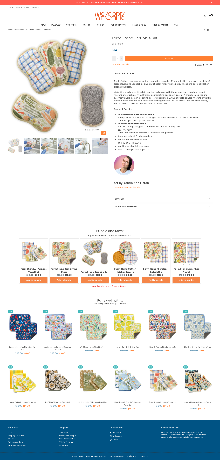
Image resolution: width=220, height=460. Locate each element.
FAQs (10, 432)
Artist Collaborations (68, 439)
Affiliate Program (66, 442)
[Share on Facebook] (203, 65)
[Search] (205, 16)
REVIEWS (119, 199)
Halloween (56, 25)
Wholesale (63, 445)
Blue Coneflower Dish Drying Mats (197, 347)
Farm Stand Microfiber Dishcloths (156, 270)
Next (106, 86)
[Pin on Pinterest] (207, 65)
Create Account (23, 7)
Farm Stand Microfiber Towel (186, 270)
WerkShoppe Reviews (17, 445)
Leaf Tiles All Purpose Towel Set (57, 402)
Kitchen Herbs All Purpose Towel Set (93, 402)
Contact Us (63, 432)
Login (12, 7)
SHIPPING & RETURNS (126, 206)
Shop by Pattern (161, 25)
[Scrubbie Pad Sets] (207, 30)
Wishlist (36, 7)
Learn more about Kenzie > (128, 187)
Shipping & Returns (16, 435)
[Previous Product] (204, 30)
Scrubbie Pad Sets (21, 30)
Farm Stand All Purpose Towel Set (33, 270)
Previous (9, 86)
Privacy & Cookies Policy (119, 456)
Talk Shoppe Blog (15, 442)
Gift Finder (71, 25)
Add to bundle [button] (33, 280)
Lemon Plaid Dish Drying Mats (128, 347)
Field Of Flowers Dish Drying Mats (162, 347)
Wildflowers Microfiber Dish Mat (92, 347)
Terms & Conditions (139, 456)
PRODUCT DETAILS (125, 73)
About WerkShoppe (67, 435)
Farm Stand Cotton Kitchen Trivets (125, 270)
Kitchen (101, 25)
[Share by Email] (211, 65)
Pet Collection (119, 25)
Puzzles (87, 25)
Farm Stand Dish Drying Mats (64, 270)
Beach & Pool (139, 25)
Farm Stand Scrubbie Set (94, 272)
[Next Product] (211, 30)
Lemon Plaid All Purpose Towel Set (22, 402)
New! (43, 25)
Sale (176, 25)
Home (9, 30)
